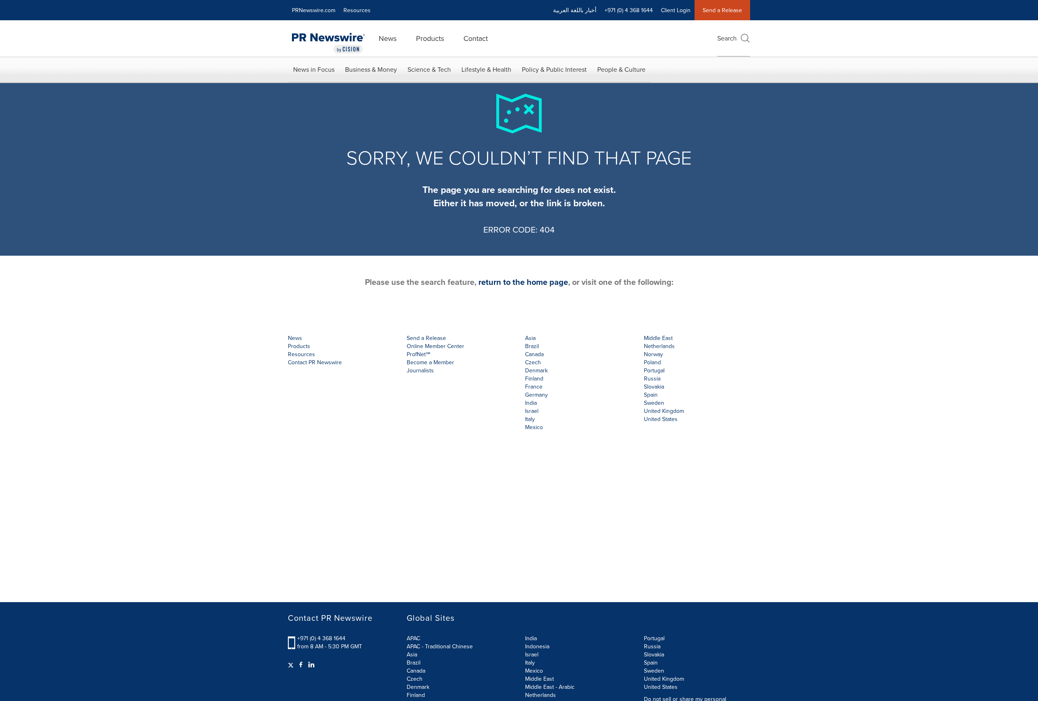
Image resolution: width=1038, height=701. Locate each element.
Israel (531, 654)
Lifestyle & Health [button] (486, 69)
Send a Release (722, 10)
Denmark (418, 687)
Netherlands (540, 695)
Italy (530, 662)
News (388, 38)
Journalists (420, 370)
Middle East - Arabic (550, 687)
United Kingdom (664, 411)
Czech (414, 679)
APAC (413, 638)
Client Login (676, 10)
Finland (416, 695)
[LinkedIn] (311, 664)
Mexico (534, 427)
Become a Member (430, 362)
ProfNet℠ (418, 354)
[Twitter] (292, 664)
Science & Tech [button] (429, 69)
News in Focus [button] (314, 69)
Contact (475, 38)
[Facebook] (301, 664)
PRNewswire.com (313, 10)
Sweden (654, 671)
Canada (534, 354)
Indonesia (537, 646)
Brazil (532, 346)
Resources (357, 10)
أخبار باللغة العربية (574, 10)
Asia (530, 338)
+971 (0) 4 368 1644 (321, 638)
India (531, 638)
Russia (652, 646)
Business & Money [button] (371, 69)
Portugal (654, 638)
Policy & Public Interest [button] (554, 69)
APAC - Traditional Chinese (440, 646)
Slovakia (654, 654)
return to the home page (523, 282)
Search (727, 38)
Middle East (539, 679)
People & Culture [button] (621, 69)
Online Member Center (435, 346)
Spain (651, 662)
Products (430, 38)
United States (661, 419)
